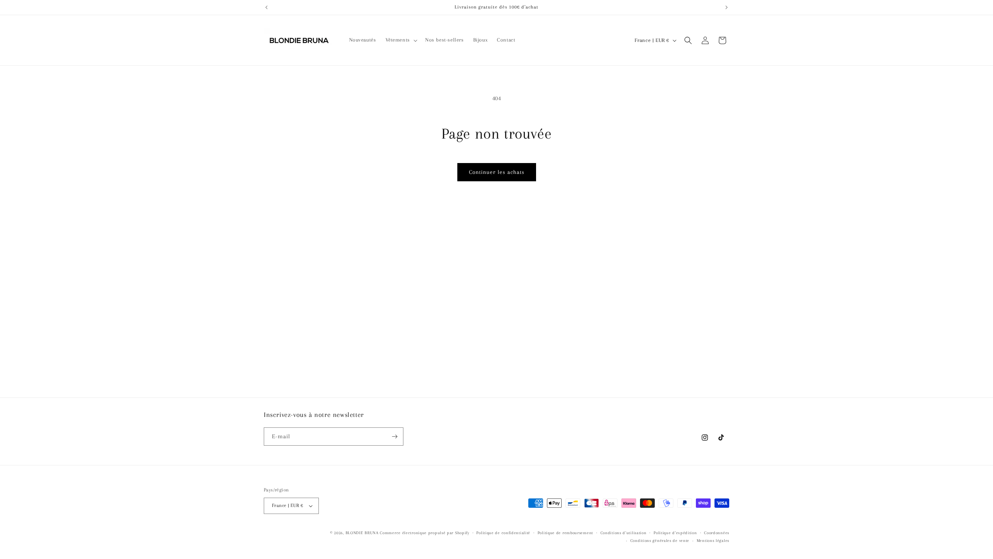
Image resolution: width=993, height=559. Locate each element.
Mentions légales (713, 540)
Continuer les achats (496, 172)
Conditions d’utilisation (623, 532)
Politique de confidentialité (503, 532)
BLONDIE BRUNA (362, 532)
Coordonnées (716, 532)
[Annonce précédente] (266, 7)
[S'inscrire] (394, 436)
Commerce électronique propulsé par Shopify (424, 532)
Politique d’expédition (675, 532)
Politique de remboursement (565, 532)
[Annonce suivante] (726, 7)
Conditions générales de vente (659, 540)
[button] (400, 40)
